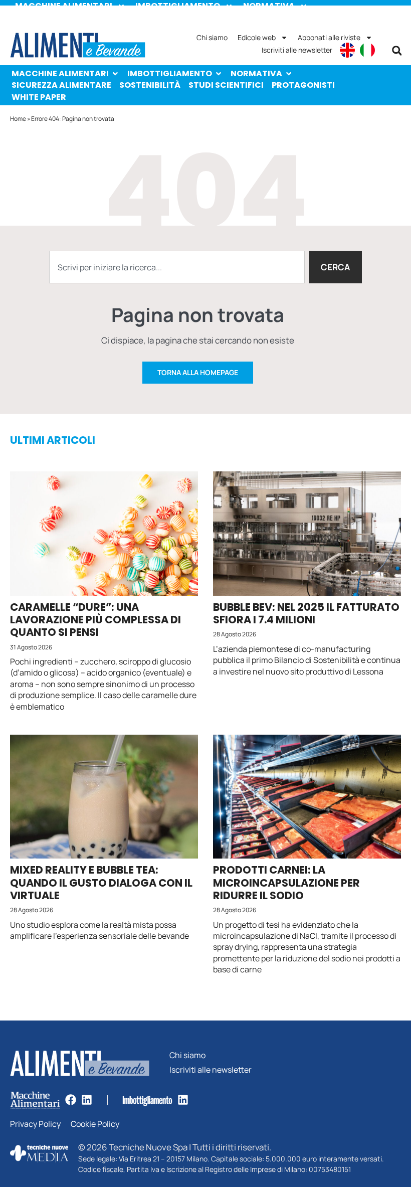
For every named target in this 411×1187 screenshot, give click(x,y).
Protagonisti (303, 85)
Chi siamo (212, 37)
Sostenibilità (149, 85)
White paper (39, 97)
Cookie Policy (95, 1124)
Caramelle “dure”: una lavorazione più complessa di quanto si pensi (95, 619)
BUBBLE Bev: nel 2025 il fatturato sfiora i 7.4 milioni (306, 613)
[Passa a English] (347, 50)
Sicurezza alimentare (61, 85)
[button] (396, 50)
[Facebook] (70, 1099)
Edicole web (257, 37)
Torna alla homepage (197, 372)
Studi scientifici (226, 85)
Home (18, 118)
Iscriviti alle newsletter (297, 50)
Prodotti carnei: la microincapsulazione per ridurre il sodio (286, 882)
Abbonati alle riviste (329, 37)
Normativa (256, 73)
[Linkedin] (86, 1099)
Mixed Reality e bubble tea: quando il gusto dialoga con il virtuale (101, 882)
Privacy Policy (35, 1124)
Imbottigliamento (169, 73)
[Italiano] (367, 50)
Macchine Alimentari (60, 73)
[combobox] (177, 267)
